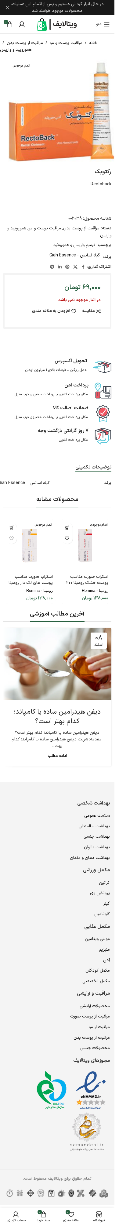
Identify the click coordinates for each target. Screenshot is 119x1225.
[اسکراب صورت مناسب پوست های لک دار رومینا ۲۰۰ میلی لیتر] (29, 546)
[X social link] (75, 267)
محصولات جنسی (95, 1048)
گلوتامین (102, 914)
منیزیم (104, 949)
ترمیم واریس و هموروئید (74, 245)
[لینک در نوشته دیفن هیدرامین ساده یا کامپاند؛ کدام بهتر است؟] (57, 664)
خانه (93, 43)
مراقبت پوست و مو (66, 43)
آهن (106, 960)
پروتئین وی (100, 893)
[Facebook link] (83, 267)
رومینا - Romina (95, 590)
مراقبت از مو (99, 1027)
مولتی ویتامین (97, 939)
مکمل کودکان (97, 970)
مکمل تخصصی (96, 981)
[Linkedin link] (59, 267)
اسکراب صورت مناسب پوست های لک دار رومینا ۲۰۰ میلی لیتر (31, 583)
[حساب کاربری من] (22, 24)
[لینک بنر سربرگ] (57, 7)
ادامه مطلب (57, 756)
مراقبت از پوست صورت (90, 1016)
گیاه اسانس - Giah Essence (74, 255)
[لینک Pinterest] (67, 267)
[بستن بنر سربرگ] (7, 7)
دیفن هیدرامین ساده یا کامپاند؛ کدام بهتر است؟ (57, 716)
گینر (106, 904)
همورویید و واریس (15, 49)
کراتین (104, 883)
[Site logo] (57, 24)
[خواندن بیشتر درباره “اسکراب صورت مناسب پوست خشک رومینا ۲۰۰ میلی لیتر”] (67, 528)
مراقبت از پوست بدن (25, 43)
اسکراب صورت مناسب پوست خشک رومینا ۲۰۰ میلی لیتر (87, 583)
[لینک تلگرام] (52, 267)
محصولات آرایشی (95, 1006)
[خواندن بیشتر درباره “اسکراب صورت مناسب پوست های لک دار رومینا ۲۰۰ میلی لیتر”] (11, 528)
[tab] (93, 467)
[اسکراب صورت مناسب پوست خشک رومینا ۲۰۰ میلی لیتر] (85, 546)
